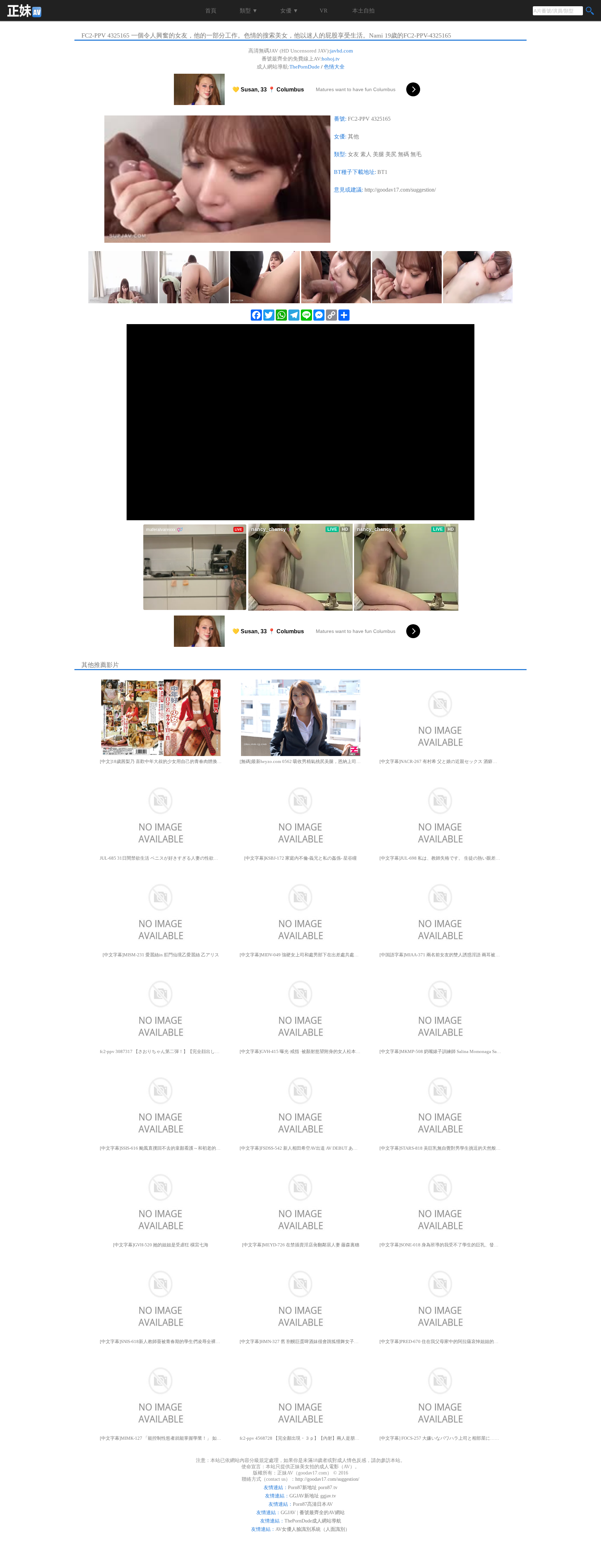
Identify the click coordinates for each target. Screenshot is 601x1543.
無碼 (403, 154)
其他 (353, 136)
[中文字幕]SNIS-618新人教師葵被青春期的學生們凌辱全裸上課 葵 (161, 1341)
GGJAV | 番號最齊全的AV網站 (313, 1512)
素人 (365, 154)
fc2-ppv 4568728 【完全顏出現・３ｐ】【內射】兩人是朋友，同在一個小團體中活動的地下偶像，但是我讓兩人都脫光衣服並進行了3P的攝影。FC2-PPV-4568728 (300, 1438)
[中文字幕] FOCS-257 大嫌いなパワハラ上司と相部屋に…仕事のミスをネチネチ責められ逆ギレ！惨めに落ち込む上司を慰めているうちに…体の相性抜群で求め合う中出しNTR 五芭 (440, 1438)
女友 (353, 154)
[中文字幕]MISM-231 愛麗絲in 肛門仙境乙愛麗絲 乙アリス (161, 954)
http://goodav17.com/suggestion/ (400, 190)
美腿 (378, 154)
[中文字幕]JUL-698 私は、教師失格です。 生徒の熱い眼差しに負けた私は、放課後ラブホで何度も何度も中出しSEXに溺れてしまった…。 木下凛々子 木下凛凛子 (440, 858)
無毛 (416, 154)
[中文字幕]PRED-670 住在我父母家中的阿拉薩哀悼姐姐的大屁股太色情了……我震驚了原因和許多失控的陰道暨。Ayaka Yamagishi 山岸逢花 (440, 1341)
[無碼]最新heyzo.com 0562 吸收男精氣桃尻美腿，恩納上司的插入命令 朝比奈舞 (300, 761)
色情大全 (334, 67)
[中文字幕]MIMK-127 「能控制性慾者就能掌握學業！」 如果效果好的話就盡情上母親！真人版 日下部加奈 (161, 1438)
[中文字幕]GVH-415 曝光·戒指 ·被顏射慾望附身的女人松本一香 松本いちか (300, 1051)
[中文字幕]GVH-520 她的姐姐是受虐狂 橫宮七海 (160, 1244)
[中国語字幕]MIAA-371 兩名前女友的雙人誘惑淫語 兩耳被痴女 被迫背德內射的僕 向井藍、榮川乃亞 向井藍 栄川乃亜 (440, 954)
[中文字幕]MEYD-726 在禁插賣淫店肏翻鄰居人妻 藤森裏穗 (300, 1244)
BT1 (382, 172)
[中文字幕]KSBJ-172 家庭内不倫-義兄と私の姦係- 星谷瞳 (300, 858)
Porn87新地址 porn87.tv (312, 1487)
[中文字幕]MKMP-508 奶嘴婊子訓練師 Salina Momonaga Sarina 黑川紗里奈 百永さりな (440, 1051)
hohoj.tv (331, 59)
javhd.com (341, 51)
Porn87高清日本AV (313, 1504)
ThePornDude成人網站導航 (313, 1521)
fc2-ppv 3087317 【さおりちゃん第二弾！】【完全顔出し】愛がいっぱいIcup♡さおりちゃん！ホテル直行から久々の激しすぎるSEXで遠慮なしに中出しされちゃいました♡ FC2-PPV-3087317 (161, 1051)
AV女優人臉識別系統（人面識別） (312, 1529)
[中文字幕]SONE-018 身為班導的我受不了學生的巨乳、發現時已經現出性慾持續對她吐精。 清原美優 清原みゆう (440, 1244)
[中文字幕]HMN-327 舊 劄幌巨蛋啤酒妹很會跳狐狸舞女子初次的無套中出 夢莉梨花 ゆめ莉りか (300, 1341)
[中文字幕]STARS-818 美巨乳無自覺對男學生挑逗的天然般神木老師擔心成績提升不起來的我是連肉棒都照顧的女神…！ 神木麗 (440, 1148)
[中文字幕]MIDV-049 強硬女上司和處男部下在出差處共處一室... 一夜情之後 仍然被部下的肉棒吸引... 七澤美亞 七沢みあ (300, 954)
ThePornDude (304, 67)
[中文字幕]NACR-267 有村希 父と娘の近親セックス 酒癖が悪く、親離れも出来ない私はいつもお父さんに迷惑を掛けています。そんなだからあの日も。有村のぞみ (440, 761)
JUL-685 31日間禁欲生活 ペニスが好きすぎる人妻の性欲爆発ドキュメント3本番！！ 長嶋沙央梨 (161, 858)
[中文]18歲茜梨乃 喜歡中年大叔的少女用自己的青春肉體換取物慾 (161, 761)
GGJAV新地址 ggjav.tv (312, 1495)
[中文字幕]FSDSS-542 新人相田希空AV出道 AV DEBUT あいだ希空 (300, 1148)
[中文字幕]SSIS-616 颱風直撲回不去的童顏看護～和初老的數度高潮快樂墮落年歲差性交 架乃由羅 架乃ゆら (161, 1148)
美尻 (390, 154)
